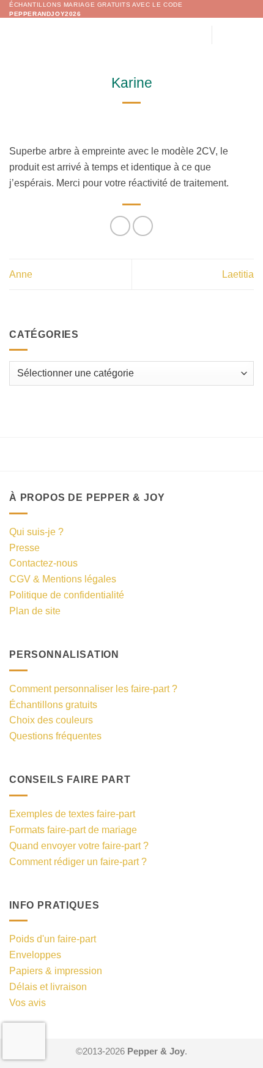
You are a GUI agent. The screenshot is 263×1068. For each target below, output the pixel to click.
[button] (16, 35)
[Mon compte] (227, 34)
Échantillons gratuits (53, 704)
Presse (24, 547)
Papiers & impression (55, 970)
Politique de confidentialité (66, 594)
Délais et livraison (48, 986)
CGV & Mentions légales (62, 578)
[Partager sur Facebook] (120, 226)
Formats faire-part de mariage (73, 829)
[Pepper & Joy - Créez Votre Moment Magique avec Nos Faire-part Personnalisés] (132, 35)
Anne (20, 274)
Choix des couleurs (51, 719)
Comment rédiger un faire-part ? (78, 861)
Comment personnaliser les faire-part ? (93, 688)
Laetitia (238, 274)
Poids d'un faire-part (52, 938)
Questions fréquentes (55, 735)
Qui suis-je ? (36, 531)
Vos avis (27, 1002)
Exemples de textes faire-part (72, 813)
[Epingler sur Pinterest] (143, 226)
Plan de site (35, 610)
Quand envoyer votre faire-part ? (79, 845)
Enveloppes (35, 954)
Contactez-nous (43, 562)
